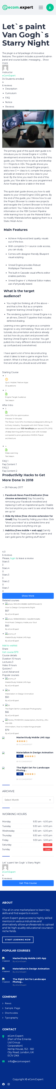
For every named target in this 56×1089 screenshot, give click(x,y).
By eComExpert (12, 614)
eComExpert (9, 75)
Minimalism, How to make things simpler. (23, 727)
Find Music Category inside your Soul (21, 622)
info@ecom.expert (19, 1061)
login (12, 558)
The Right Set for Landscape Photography (23, 709)
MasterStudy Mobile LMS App (18, 637)
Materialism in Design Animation (19, 694)
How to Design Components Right (20, 607)
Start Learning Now (18, 940)
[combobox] (28, 799)
